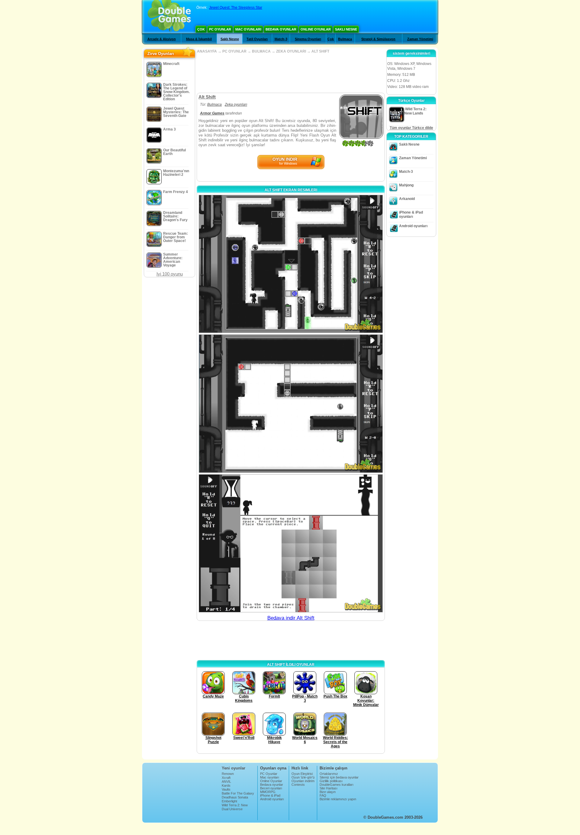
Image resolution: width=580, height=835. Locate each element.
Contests (298, 784)
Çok (201, 29)
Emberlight (229, 801)
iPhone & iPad (270, 795)
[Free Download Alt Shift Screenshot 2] (291, 403)
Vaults (226, 789)
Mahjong (406, 185)
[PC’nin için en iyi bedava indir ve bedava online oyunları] (169, 16)
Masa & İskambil (199, 39)
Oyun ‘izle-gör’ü (303, 777)
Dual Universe (232, 809)
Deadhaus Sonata (235, 797)
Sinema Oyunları (308, 39)
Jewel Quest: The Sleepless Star (235, 7)
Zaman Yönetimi (420, 39)
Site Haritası (328, 788)
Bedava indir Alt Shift (290, 618)
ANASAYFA (207, 51)
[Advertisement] (290, 73)
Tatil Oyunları (257, 39)
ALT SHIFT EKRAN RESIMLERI (291, 190)
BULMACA (261, 51)
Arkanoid (407, 199)
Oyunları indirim (303, 781)
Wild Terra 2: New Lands (235, 807)
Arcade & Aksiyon (161, 39)
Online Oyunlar (316, 29)
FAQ (323, 795)
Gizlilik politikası (331, 781)
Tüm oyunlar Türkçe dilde (411, 128)
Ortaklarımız (329, 773)
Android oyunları (413, 226)
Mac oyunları (248, 29)
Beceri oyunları (271, 788)
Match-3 (281, 39)
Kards (226, 785)
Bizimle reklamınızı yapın (338, 799)
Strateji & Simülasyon (378, 39)
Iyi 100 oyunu (169, 273)
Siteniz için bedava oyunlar (339, 777)
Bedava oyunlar (281, 29)
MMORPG (268, 792)
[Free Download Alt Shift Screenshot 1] (291, 264)
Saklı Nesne (346, 29)
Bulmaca (345, 39)
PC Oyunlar (220, 29)
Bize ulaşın (328, 792)
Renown (228, 773)
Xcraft (226, 777)
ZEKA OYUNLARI (291, 51)
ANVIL (226, 781)
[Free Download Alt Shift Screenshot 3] (291, 543)
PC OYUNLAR (234, 51)
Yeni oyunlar (233, 768)
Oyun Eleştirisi (302, 773)
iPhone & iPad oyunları (411, 214)
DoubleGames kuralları (336, 784)
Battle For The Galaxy (238, 793)
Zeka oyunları (236, 104)
